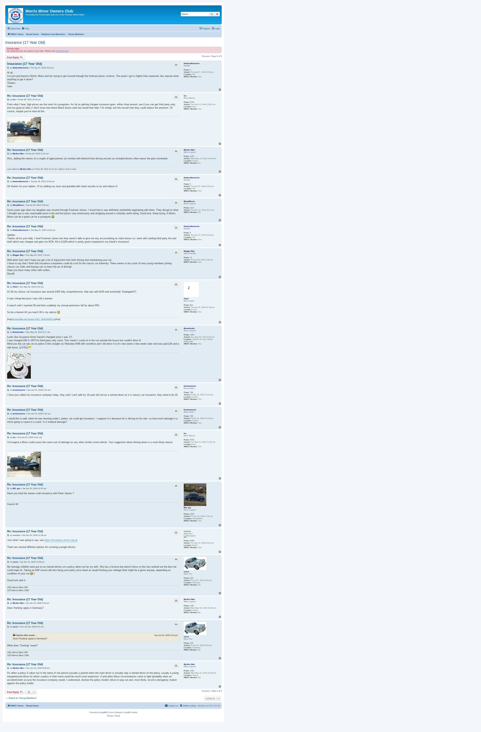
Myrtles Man (189, 150)
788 (191, 392)
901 (191, 305)
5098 (192, 541)
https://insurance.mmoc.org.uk (61, 540)
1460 (192, 335)
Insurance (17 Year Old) (25, 42)
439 (191, 578)
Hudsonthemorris (192, 63)
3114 (192, 208)
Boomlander (189, 328)
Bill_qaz (187, 508)
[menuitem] (25, 28)
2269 (192, 514)
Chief (186, 299)
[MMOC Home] (16, 14)
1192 (192, 156)
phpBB (104, 712)
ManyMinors (189, 201)
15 (191, 257)
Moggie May (189, 251)
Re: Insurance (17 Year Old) (25, 95)
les (185, 96)
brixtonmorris (190, 386)
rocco (186, 572)
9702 (192, 102)
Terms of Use (62, 51)
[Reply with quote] (176, 64)
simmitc (187, 531)
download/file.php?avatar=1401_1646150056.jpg (33, 319)
